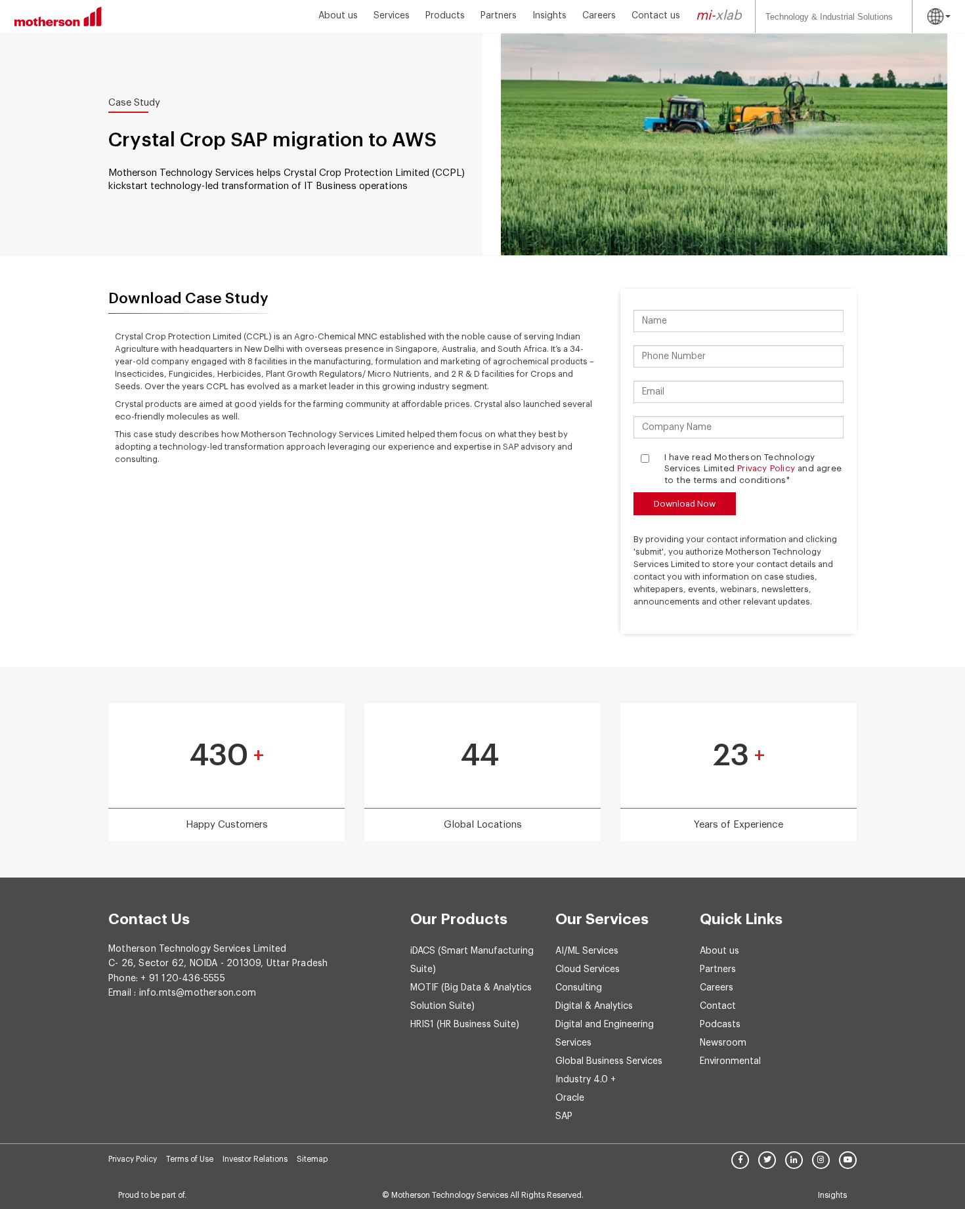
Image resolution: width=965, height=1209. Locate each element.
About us (338, 15)
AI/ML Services (586, 951)
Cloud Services (587, 969)
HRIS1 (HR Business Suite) (464, 1024)
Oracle (569, 1098)
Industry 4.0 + (585, 1079)
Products (445, 15)
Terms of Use (189, 1159)
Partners (499, 15)
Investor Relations (255, 1159)
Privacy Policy (766, 468)
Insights (549, 15)
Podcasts (720, 1024)
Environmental (730, 1061)
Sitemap (312, 1159)
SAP (563, 1116)
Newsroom (723, 1043)
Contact (718, 1006)
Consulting (578, 987)
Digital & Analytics (594, 1006)
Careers (599, 15)
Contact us (656, 15)
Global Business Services (608, 1061)
